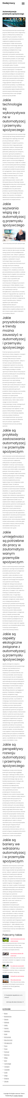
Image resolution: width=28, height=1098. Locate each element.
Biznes (6, 1013)
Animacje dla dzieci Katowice (14, 1002)
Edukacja (6, 1022)
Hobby (6, 1025)
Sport (5, 1061)
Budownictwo (7, 1016)
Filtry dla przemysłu (16, 980)
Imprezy (6, 1028)
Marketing (7, 1031)
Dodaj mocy (9, 3)
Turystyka (6, 1069)
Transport (6, 1066)
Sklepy (6, 1058)
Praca (5, 1046)
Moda (5, 1034)
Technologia (7, 1064)
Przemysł (6, 1052)
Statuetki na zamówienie (17, 976)
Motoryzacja (7, 1037)
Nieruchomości (8, 1040)
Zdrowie (6, 1081)
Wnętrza (6, 1078)
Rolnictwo (6, 1055)
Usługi (5, 1075)
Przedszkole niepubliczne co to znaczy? (13, 996)
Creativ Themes (18, 1096)
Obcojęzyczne (8, 1043)
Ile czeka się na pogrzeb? (17, 966)
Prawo (5, 1049)
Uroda (5, 1072)
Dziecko (6, 1019)
